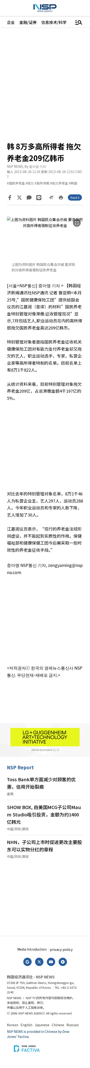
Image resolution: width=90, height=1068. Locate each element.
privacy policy (61, 949)
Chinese (58, 1025)
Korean (12, 1025)
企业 (11, 22)
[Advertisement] (45, 449)
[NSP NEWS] (45, 8)
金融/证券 (28, 22)
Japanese (42, 1025)
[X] (19, 197)
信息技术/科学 (53, 22)
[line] (39, 197)
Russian (72, 1025)
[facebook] (9, 197)
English (26, 1025)
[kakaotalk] (29, 197)
